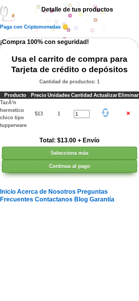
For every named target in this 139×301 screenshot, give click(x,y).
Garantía (102, 199)
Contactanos (54, 199)
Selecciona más (69, 153)
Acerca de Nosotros (47, 191)
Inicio (8, 191)
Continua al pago (69, 166)
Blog (82, 199)
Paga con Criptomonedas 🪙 (34, 27)
